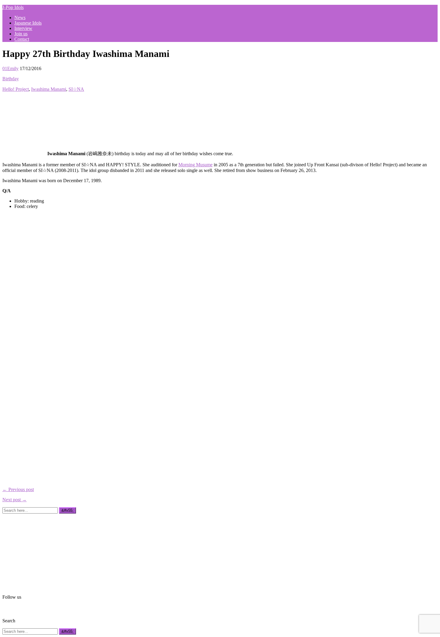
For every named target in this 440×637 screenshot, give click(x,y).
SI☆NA (76, 89)
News (19, 17)
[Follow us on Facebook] (6, 608)
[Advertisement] (47, 551)
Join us (21, 33)
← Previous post (18, 489)
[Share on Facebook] (6, 100)
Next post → (14, 499)
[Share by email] (23, 100)
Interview (23, 28)
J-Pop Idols (13, 7)
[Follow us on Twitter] (14, 608)
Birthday (10, 78)
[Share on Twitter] (14, 100)
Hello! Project (15, 89)
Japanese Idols (28, 22)
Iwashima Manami (48, 89)
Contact (21, 39)
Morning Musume (195, 164)
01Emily (10, 68)
